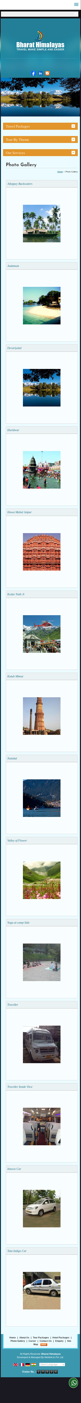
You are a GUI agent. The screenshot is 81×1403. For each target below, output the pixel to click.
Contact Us (46, 1341)
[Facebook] (33, 73)
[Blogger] (47, 73)
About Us (24, 1337)
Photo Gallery (18, 1341)
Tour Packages (41, 1337)
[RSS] (43, 1344)
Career (32, 1341)
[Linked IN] (40, 73)
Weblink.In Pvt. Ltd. (54, 1357)
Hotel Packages (60, 1337)
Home (60, 172)
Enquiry (59, 1341)
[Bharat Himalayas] (40, 41)
